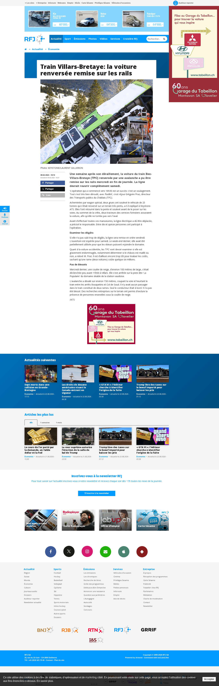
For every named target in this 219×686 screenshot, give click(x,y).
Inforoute (52, 3)
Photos (92, 38)
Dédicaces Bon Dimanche (95, 588)
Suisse (26, 576)
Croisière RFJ (130, 38)
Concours (88, 610)
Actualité (56, 38)
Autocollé (88, 602)
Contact (146, 602)
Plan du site (59, 660)
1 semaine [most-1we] (45, 422)
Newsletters (105, 551)
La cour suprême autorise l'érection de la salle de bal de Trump (77, 450)
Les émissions (90, 573)
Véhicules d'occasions (121, 3)
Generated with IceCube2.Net (156, 658)
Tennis (56, 599)
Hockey (57, 576)
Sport (68, 38)
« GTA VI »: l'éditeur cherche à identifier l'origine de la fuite (111, 387)
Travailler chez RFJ (151, 588)
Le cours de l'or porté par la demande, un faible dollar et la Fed (39, 450)
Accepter (209, 679)
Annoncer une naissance (94, 591)
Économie (53, 49)
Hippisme (58, 595)
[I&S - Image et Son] (96, 640)
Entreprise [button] (41, 3)
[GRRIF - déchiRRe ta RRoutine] (149, 630)
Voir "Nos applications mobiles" (163, 520)
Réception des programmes (155, 576)
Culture (27, 588)
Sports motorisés (61, 602)
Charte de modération (153, 599)
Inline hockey (59, 606)
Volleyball (58, 584)
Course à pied (60, 610)
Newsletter (148, 606)
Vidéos (103, 38)
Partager (49, 183)
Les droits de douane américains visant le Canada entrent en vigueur (74, 388)
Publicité (147, 584)
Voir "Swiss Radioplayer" (51, 520)
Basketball (58, 580)
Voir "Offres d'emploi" (88, 520)
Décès (77, 3)
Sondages (88, 606)
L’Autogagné (89, 599)
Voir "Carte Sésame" (125, 520)
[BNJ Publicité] (44, 630)
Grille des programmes (94, 584)
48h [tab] (31, 422)
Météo (116, 584)
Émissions (79, 38)
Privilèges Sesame (121, 580)
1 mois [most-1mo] (59, 422)
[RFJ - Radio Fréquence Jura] (122, 630)
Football (57, 573)
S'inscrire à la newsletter (96, 493)
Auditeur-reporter (186, 3)
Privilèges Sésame (102, 3)
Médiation (147, 595)
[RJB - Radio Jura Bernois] (70, 630)
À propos (147, 573)
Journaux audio (30, 591)
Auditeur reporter (32, 599)
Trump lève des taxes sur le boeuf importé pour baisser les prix (151, 387)
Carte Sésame (87, 3)
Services (115, 38)
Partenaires (148, 591)
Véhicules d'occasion (122, 573)
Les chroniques (90, 576)
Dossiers (27, 595)
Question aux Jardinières (94, 595)
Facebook (50, 551)
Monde (27, 580)
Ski (55, 591)
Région (27, 573)
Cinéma (117, 576)
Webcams (62, 3)
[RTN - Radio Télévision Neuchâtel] (96, 630)
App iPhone (123, 551)
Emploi (70, 3)
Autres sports (59, 614)
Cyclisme (57, 588)
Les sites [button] (30, 3)
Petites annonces (121, 588)
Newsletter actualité (32, 602)
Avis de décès (119, 599)
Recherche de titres (92, 580)
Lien (48, 195)
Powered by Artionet (134, 658)
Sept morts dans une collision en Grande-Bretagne (37, 387)
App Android (142, 551)
